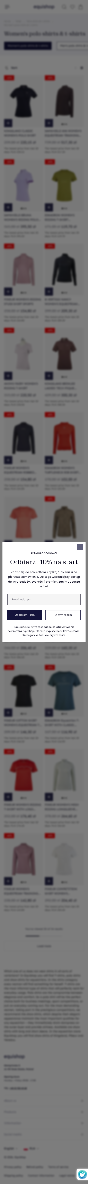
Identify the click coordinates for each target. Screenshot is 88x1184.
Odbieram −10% (25, 615)
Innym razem (63, 615)
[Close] (80, 547)
